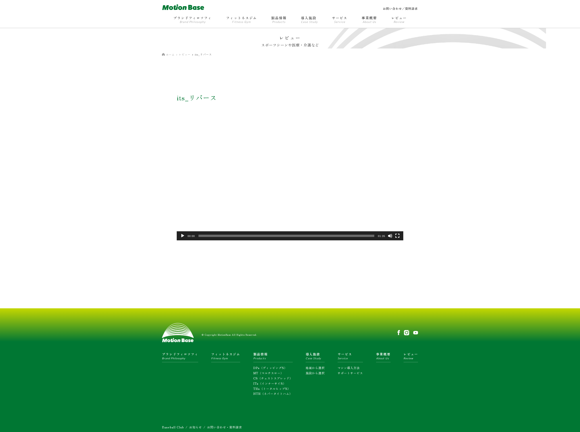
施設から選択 (315, 373)
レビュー (185, 54)
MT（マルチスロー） (268, 373)
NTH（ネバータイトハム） (272, 393)
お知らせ (195, 427)
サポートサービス (350, 373)
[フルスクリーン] (397, 236)
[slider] (286, 236)
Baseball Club (173, 427)
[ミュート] (390, 236)
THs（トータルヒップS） (272, 388)
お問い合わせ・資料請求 (224, 427)
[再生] (182, 236)
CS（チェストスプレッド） (273, 378)
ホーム (170, 54)
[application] (290, 176)
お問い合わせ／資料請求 (400, 8)
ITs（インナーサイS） (269, 383)
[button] (290, 176)
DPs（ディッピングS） (270, 368)
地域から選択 (315, 368)
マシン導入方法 (349, 368)
